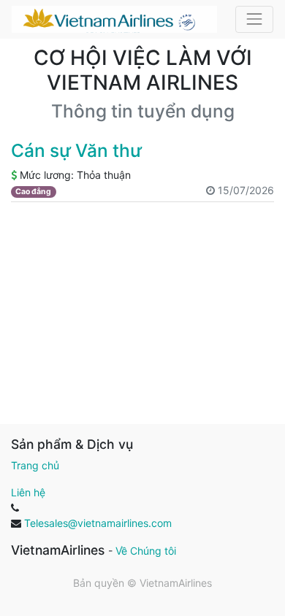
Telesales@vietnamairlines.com (98, 523)
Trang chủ (35, 465)
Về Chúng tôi (145, 550)
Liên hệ (28, 492)
